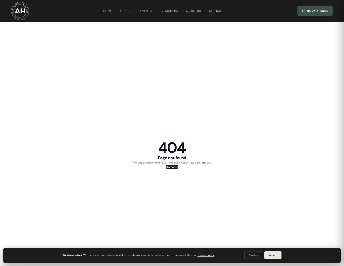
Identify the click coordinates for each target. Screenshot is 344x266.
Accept (273, 255)
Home (107, 11)
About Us (193, 11)
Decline (253, 255)
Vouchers (170, 11)
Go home (172, 167)
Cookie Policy (205, 255)
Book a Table (317, 11)
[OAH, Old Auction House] (20, 11)
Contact (216, 11)
